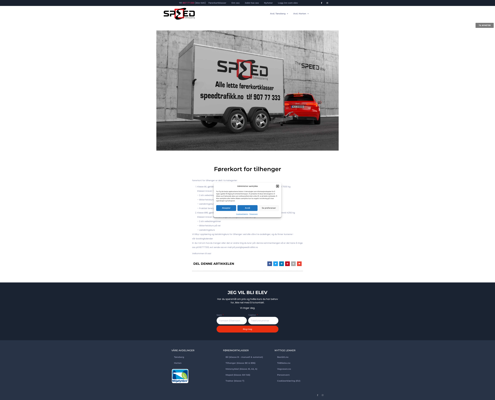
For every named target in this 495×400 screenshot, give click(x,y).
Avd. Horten (299, 13)
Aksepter (226, 208)
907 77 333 (188, 2)
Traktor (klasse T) (235, 381)
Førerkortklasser (217, 3)
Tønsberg (179, 357)
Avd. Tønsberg (278, 13)
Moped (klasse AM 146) (238, 375)
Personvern (253, 214)
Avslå (247, 208)
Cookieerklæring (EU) (288, 381)
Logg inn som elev (288, 3)
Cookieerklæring (242, 214)
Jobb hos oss (252, 3)
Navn (219, 315)
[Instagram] (327, 3)
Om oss (235, 3)
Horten (178, 363)
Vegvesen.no (284, 369)
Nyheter (268, 3)
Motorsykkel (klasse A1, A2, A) (241, 369)
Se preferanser (269, 208)
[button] (277, 186)
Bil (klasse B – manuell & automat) (244, 357)
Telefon (252, 315)
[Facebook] (321, 3)
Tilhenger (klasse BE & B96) (240, 363)
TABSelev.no (283, 363)
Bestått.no (282, 357)
